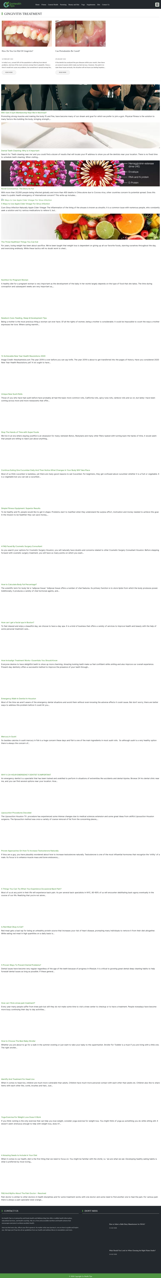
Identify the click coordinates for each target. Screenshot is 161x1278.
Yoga (83, 5)
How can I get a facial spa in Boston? (17, 622)
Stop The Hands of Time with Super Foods (20, 432)
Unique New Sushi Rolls (12, 394)
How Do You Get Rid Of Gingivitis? (17, 51)
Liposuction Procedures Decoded (16, 813)
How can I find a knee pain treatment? (18, 1003)
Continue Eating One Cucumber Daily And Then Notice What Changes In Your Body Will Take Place (45, 470)
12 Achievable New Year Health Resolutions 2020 (23, 356)
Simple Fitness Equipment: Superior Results (20, 508)
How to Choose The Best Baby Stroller (18, 1041)
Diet (98, 5)
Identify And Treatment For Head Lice (17, 1079)
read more (9, 72)
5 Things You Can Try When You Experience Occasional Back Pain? (31, 889)
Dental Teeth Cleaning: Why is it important (20, 150)
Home (37, 5)
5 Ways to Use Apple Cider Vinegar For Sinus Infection (25, 204)
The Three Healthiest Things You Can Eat (19, 242)
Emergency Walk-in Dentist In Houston (18, 698)
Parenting (63, 5)
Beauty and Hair (73, 5)
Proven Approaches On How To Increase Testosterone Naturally (30, 851)
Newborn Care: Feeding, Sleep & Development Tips (24, 318)
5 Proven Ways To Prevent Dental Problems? (21, 965)
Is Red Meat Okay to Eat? (12, 927)
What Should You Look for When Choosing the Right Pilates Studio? (132, 1250)
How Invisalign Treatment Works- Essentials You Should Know (29, 660)
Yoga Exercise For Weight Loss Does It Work (21, 1117)
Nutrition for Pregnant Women (14, 280)
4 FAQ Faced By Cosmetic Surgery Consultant (21, 546)
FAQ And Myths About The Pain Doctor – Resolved (23, 1193)
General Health (53, 5)
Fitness (43, 5)
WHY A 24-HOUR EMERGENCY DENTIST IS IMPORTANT (26, 775)
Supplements (91, 5)
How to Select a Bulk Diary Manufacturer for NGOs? (127, 1224)
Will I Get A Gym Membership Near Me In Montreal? (24, 112)
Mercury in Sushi (8, 736)
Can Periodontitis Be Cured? (67, 51)
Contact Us (105, 5)
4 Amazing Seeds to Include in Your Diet (19, 1155)
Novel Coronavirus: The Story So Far (17, 188)
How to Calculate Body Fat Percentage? (19, 584)
